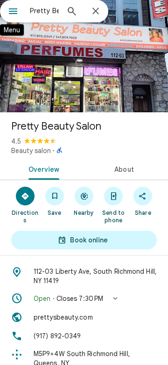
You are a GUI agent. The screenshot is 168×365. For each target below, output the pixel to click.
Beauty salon (31, 150)
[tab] (42, 168)
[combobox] (44, 10)
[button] (84, 298)
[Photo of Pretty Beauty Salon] (84, 56)
